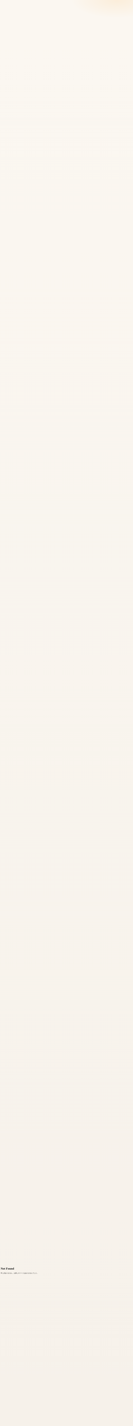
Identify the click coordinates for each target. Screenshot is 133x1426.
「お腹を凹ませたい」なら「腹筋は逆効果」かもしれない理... (21, 1264)
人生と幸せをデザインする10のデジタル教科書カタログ (19, 1416)
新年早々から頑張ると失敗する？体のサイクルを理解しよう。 (20, 1397)
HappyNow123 (5, 5)
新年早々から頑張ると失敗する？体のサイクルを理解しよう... (21, 614)
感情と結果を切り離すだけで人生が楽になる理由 (17, 119)
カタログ (7, 1413)
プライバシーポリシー (11, 1411)
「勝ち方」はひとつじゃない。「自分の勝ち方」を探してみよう (21, 1341)
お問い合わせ (8, 1409)
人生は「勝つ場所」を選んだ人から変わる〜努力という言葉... (21, 1109)
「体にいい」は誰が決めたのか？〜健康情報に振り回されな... (21, 996)
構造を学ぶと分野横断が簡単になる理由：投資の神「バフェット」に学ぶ (23, 1366)
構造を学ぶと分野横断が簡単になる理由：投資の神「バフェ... (21, 459)
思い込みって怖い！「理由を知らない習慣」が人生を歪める (20, 841)
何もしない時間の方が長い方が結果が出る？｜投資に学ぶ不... (21, 727)
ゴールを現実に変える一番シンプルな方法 (14, 232)
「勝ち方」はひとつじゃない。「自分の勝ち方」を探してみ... (21, 346)
